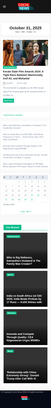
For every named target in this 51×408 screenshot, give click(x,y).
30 (25, 200)
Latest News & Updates (13, 115)
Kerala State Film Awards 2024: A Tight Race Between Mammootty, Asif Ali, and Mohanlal (23, 75)
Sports (10, 275)
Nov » (28, 212)
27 (6, 200)
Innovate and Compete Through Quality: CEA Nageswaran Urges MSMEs (23, 337)
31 (32, 200)
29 (19, 200)
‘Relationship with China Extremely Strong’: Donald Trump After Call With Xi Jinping (23, 377)
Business (11, 313)
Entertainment (10, 67)
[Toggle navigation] (4, 6)
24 (32, 195)
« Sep (22, 212)
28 (13, 200)
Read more (8, 101)
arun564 (9, 83)
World (10, 351)
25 (38, 195)
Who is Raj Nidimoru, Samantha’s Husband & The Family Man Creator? (23, 260)
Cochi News (17, 392)
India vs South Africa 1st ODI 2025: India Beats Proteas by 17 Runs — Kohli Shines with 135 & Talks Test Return (23, 137)
